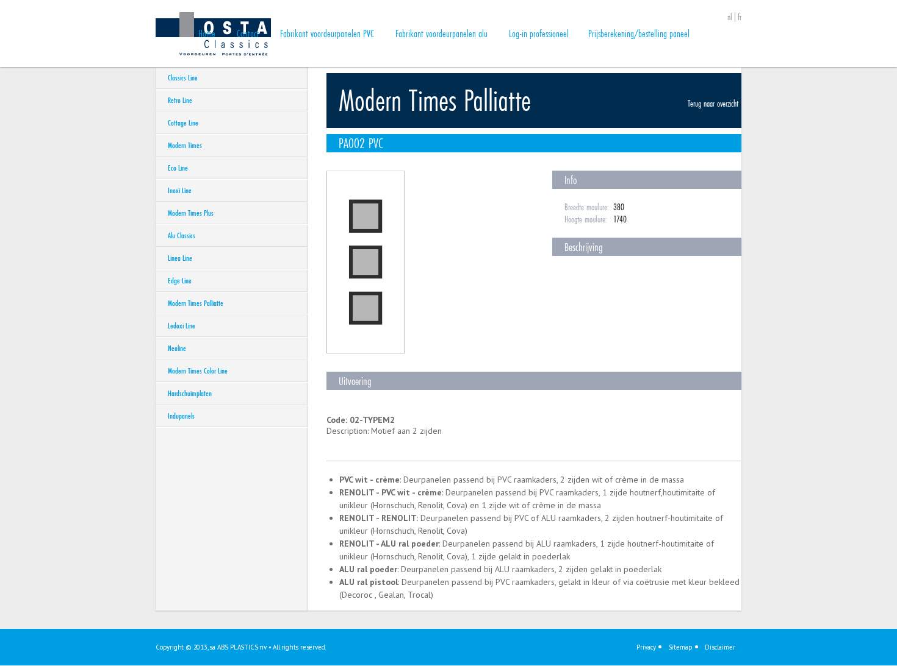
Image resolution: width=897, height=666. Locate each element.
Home (206, 33)
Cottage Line (183, 122)
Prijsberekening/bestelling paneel (639, 33)
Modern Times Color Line (198, 370)
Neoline (177, 347)
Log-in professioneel (539, 33)
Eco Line (178, 167)
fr (739, 17)
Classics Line (183, 77)
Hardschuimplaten (190, 393)
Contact (248, 33)
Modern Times (185, 145)
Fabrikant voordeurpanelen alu (441, 33)
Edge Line (180, 280)
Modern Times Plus (191, 212)
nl (729, 17)
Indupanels (181, 415)
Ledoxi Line (181, 325)
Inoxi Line (180, 190)
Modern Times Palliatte (195, 302)
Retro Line (180, 99)
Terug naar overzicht (713, 103)
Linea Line (180, 257)
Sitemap (680, 647)
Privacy (646, 647)
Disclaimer (720, 647)
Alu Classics (181, 235)
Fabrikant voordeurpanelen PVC (327, 33)
